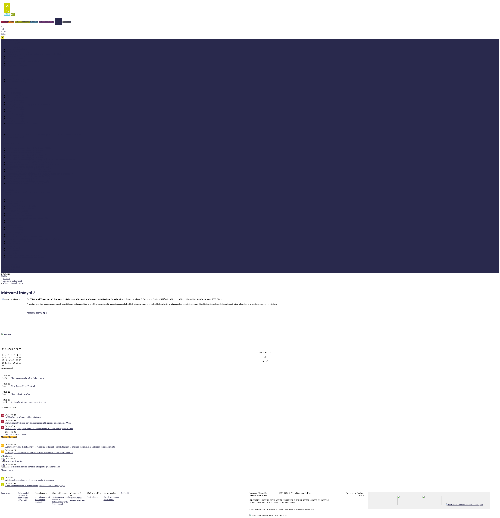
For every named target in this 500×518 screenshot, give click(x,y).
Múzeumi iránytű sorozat (13, 283)
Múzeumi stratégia (13, 234)
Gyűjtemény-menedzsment (17, 211)
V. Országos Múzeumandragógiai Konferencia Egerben (29, 162)
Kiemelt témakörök (77, 500)
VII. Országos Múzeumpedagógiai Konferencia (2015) (28, 169)
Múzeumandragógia (14, 227)
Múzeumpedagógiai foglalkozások (60, 503)
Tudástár (58, 19)
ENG (3, 34)
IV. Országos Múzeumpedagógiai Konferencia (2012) (28, 178)
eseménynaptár (7, 368)
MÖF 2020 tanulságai (15, 102)
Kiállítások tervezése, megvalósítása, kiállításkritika (27, 218)
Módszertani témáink (9, 72)
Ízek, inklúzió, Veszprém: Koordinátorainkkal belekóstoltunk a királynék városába (39, 428)
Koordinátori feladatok (40, 500)
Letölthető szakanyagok (12, 281)
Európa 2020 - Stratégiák (16, 66)
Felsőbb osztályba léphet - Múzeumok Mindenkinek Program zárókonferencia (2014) (41, 174)
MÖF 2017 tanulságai (15, 111)
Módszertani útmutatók (15, 56)
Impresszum (6, 493)
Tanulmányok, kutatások (16, 59)
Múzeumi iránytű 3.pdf (37, 313)
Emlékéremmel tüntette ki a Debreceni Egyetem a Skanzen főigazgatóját (35, 486)
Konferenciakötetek (14, 63)
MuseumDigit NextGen (20, 394)
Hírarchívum (109, 499)
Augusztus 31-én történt (15, 461)
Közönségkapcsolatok (15, 220)
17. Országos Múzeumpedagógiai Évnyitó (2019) (26, 155)
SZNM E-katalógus (9, 264)
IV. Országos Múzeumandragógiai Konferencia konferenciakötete (33, 164)
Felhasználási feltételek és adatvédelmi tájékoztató (23, 496)
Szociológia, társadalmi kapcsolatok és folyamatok (27, 255)
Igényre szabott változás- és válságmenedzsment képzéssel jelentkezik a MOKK (38, 423)
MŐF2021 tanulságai (15, 100)
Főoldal (4, 22)
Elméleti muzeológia (14, 201)
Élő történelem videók (15, 137)
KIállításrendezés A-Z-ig (16, 81)
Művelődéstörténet (13, 244)
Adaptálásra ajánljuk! (9, 40)
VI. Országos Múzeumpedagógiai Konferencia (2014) (28, 171)
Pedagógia (10, 246)
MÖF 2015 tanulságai (15, 116)
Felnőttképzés (12, 204)
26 (9, 363)
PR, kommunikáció (14, 248)
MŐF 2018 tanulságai (15, 109)
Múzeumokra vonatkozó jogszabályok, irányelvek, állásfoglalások (33, 239)
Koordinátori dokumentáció (12, 271)
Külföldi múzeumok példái (17, 97)
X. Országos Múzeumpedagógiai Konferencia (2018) (28, 167)
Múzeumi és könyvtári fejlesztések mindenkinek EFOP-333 (25, 192)
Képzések (34, 22)
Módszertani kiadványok (16, 47)
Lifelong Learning (13, 225)
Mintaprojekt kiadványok (16, 49)
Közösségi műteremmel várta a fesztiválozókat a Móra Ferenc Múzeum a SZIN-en (39, 452)
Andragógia (11, 199)
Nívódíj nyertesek (13, 93)
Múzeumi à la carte (46, 22)
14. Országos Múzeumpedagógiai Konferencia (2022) (28, 148)
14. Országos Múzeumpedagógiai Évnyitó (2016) (26, 157)
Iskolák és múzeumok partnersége (20, 79)
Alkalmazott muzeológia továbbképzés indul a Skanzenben (29, 480)
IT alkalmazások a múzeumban (19, 215)
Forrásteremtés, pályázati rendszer (20, 208)
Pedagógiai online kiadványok (18, 52)
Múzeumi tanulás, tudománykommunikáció (24, 236)
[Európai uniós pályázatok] (6, 334)
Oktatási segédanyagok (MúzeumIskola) (22, 61)
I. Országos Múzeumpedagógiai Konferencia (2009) (27, 183)
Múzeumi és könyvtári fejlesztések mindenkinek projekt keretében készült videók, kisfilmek (43, 134)
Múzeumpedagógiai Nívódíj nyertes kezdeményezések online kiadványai (36, 54)
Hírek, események (22, 22)
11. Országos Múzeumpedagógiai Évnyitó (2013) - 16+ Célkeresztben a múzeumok (40, 160)
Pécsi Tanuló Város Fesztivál (23, 386)
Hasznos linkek (7, 269)
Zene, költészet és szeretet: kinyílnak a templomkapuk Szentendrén (32, 467)
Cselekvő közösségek (10, 190)
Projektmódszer (12, 251)
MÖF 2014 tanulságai (15, 118)
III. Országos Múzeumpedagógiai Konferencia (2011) (28, 181)
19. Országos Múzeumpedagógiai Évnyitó (23, 153)
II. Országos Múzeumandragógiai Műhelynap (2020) (28, 104)
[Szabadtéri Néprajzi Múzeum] (9, 16)
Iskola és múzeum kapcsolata (18, 213)
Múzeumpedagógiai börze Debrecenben (27, 378)
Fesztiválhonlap (93, 497)
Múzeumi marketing (14, 229)
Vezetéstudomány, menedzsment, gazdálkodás (25, 258)
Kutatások (10, 222)
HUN (3, 31)
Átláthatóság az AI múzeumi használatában (23, 417)
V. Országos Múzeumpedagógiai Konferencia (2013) (28, 176)
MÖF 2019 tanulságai (15, 107)
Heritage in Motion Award (16, 434)
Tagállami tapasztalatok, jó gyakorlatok (22, 123)
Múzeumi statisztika (14, 232)
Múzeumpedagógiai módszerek (19, 241)
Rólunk (11, 22)
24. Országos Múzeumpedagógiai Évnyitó (28, 402)
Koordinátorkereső (42, 497)
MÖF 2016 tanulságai (15, 114)
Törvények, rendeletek (10, 267)
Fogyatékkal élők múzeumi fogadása (21, 206)
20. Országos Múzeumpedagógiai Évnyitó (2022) (26, 150)
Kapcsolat (67, 22)
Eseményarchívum (111, 497)
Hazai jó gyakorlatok (14, 95)
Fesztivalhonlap (76, 498)
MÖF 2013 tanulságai (15, 121)
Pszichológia (11, 253)
